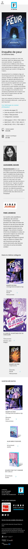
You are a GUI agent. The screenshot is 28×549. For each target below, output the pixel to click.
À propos (4, 489)
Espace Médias (6, 493)
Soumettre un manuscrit (9, 494)
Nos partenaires (6, 491)
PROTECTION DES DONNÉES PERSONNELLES (12, 520)
